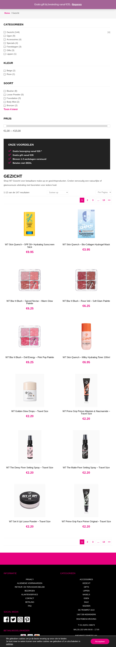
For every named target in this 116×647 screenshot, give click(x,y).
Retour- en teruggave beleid (30, 587)
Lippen (86, 591)
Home (7, 13)
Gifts (86, 587)
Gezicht (86, 583)
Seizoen (86, 606)
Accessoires (86, 579)
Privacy (30, 579)
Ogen (86, 598)
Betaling (29, 602)
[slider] (4, 125)
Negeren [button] (77, 4)
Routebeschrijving (86, 619)
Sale (86, 602)
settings (9, 644)
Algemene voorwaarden (29, 583)
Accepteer (100, 641)
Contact (29, 598)
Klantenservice (29, 595)
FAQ (29, 606)
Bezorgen (30, 591)
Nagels (86, 595)
